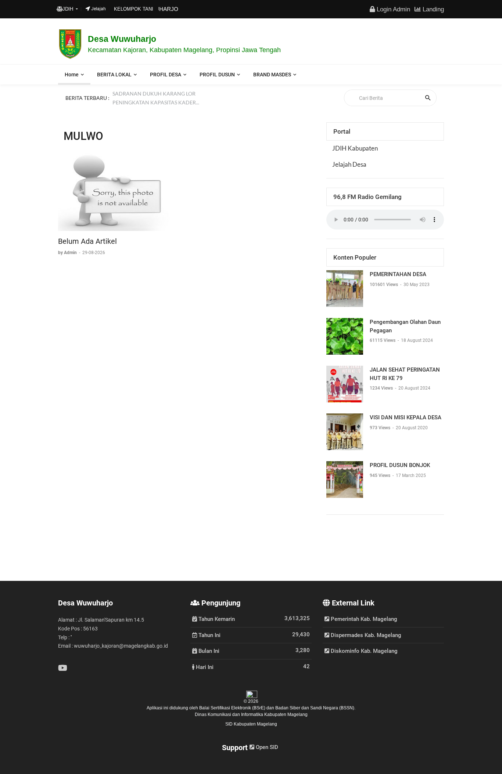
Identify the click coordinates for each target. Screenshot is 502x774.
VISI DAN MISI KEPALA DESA (405, 417)
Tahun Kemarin (216, 618)
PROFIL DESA (165, 74)
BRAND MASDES (272, 74)
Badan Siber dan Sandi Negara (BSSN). (315, 707)
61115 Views (383, 340)
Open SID (266, 747)
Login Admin (392, 9)
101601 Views (384, 284)
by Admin (68, 252)
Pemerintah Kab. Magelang (363, 619)
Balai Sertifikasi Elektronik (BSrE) (232, 707)
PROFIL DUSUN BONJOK (400, 465)
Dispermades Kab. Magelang (365, 635)
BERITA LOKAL (114, 74)
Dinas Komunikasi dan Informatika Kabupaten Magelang (251, 714)
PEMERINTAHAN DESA (398, 274)
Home (72, 74)
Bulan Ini (208, 650)
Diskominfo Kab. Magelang (363, 651)
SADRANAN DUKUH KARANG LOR (154, 97)
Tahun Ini (208, 635)
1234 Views (382, 388)
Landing (432, 9)
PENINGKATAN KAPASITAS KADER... (155, 106)
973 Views (380, 427)
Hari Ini (204, 666)
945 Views (380, 475)
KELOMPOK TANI (133, 9)
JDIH (68, 9)
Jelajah (98, 8)
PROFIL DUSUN (217, 74)
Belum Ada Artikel (87, 241)
